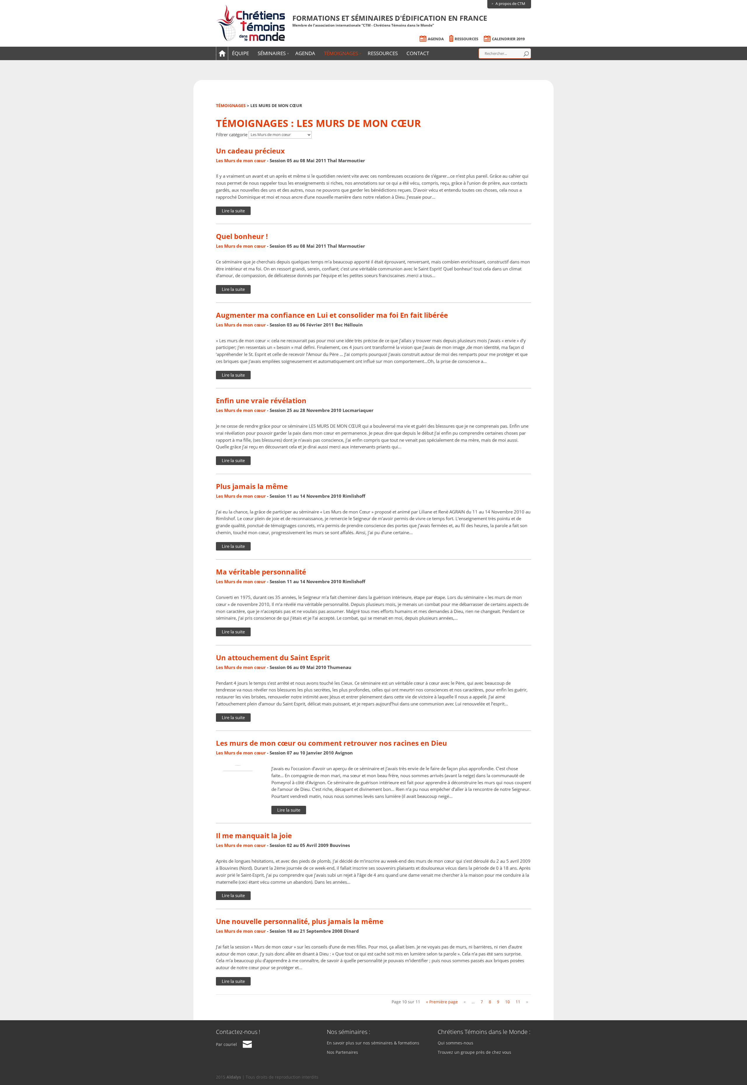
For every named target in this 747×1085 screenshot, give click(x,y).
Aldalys (233, 1077)
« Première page (442, 1001)
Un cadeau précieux (250, 151)
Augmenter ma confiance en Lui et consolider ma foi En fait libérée (332, 315)
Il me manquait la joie (254, 835)
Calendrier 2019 (508, 38)
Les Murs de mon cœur (241, 160)
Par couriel (226, 1044)
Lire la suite (233, 211)
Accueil (221, 53)
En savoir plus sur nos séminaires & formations (373, 1043)
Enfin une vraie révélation (261, 400)
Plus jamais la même (252, 486)
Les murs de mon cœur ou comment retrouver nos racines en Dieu (331, 743)
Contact (417, 53)
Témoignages (341, 53)
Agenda (436, 38)
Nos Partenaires (342, 1052)
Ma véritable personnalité (261, 571)
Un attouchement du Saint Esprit (273, 657)
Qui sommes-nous (455, 1043)
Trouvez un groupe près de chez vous (474, 1052)
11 (518, 1001)
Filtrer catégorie (231, 134)
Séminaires (272, 53)
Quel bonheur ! (242, 236)
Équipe (240, 53)
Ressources (466, 38)
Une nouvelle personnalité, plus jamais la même (299, 921)
